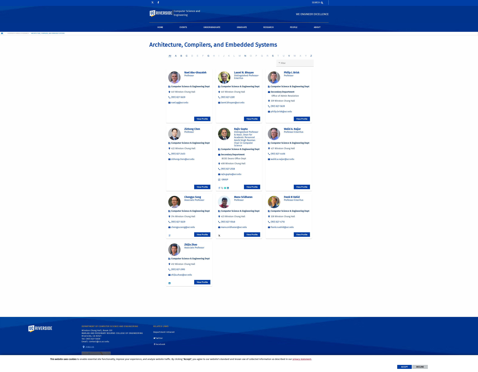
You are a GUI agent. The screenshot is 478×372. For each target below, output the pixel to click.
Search (316, 2)
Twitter (159, 338)
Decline (420, 367)
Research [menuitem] (268, 27)
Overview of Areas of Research (18, 33)
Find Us (89, 347)
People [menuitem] (294, 27)
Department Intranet (164, 332)
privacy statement (302, 359)
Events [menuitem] (183, 27)
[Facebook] (158, 2)
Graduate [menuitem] (242, 27)
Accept (404, 367)
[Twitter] (152, 2)
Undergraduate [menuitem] (212, 27)
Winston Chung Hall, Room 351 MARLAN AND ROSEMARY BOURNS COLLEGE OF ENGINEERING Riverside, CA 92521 (112, 333)
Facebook (160, 344)
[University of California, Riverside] (40, 332)
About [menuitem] (317, 27)
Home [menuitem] (160, 27)
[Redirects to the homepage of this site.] (2, 33)
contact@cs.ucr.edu (99, 341)
